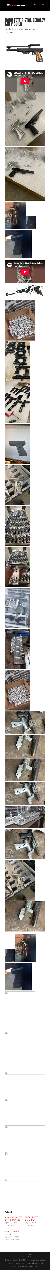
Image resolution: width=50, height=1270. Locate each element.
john (9, 29)
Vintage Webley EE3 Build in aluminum (13, 1218)
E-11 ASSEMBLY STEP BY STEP (12, 1233)
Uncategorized (31, 29)
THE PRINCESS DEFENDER (31, 1218)
